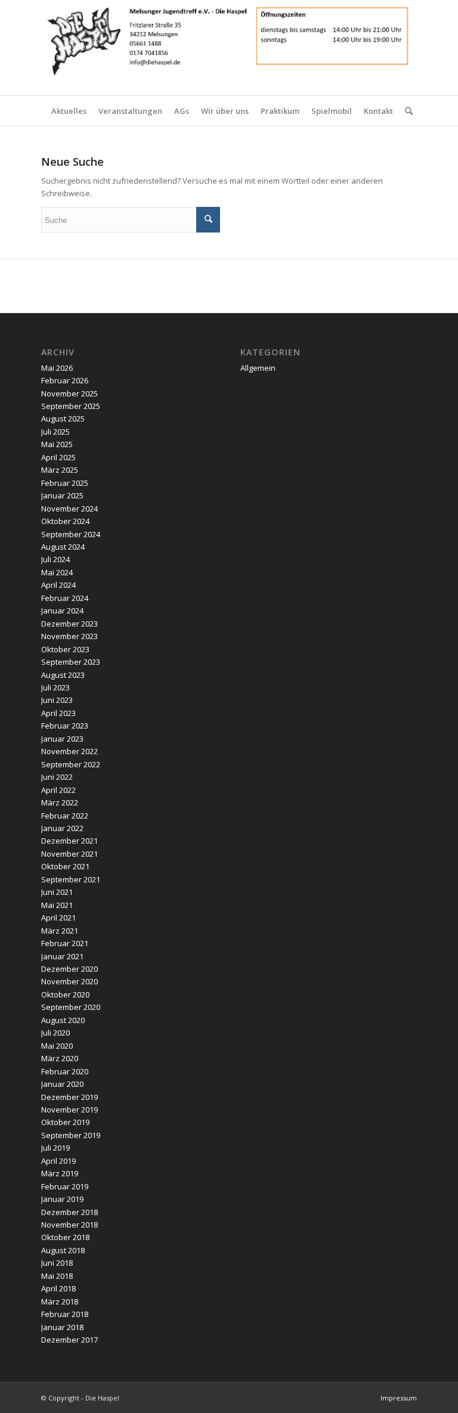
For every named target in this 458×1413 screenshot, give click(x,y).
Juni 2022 (57, 776)
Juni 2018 (57, 1262)
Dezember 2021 (69, 840)
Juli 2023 (55, 687)
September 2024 (70, 534)
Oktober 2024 (65, 521)
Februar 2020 (64, 1071)
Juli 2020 (55, 1032)
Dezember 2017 (69, 1339)
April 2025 (58, 457)
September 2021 (70, 879)
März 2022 (59, 802)
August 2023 (63, 675)
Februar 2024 (64, 598)
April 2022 (58, 790)
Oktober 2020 (65, 994)
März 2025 (59, 469)
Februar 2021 (64, 943)
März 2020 (59, 1058)
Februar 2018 (64, 1314)
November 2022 (69, 751)
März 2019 (59, 1173)
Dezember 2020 (69, 968)
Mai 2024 (57, 572)
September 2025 (70, 406)
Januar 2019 (62, 1199)
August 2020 (63, 1020)
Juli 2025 (55, 431)
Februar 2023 (64, 725)
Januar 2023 (62, 738)
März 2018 (59, 1301)
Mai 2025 (57, 444)
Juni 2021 (57, 892)
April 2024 (58, 585)
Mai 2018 (57, 1276)
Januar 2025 (62, 495)
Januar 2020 (62, 1084)
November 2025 (69, 393)
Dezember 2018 (69, 1212)
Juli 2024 (55, 559)
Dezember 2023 (69, 623)
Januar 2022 (62, 828)
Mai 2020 (57, 1045)
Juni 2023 (57, 700)
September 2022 (70, 764)
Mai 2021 (57, 905)
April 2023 (58, 713)
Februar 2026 (64, 380)
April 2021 (58, 917)
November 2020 (69, 981)
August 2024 (63, 546)
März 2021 (59, 930)
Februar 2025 (64, 483)
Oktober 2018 (65, 1237)
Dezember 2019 (69, 1097)
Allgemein (258, 367)
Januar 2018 (62, 1327)
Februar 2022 (64, 815)
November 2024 (69, 508)
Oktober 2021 (65, 866)
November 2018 (69, 1224)
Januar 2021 (62, 956)
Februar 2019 (64, 1186)
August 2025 (63, 418)
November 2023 (69, 636)
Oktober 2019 (65, 1122)
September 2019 (70, 1135)
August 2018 (63, 1250)
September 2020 (70, 1007)
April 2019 (58, 1160)
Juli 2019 (55, 1147)
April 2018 (58, 1288)
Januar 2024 (62, 610)
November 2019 (69, 1109)
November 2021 (69, 853)
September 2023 (70, 661)
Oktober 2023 (65, 649)
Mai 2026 (57, 367)
